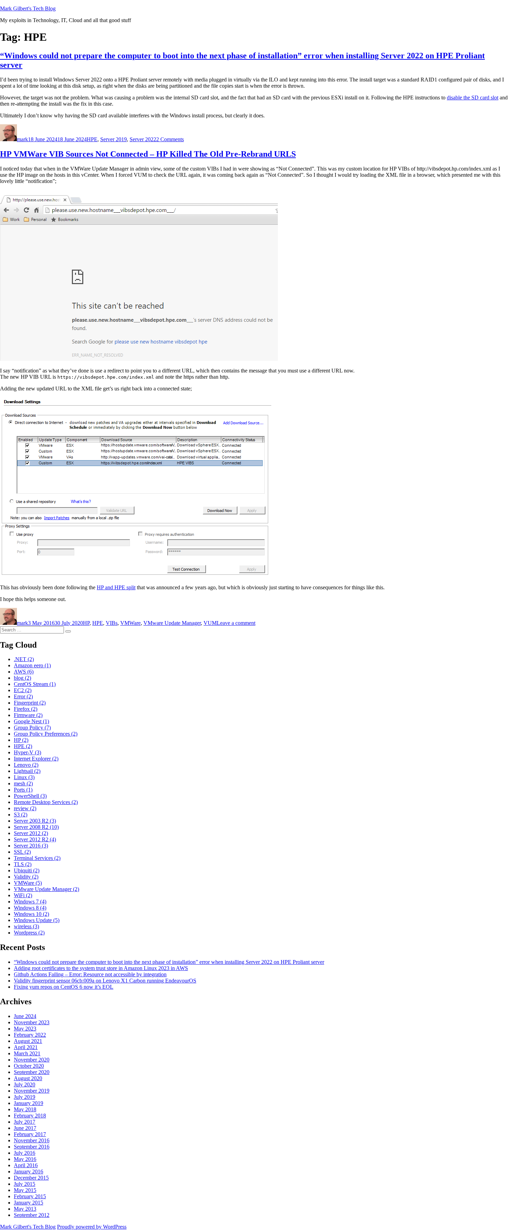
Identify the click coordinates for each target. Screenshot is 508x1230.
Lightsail (27, 771)
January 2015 (28, 1202)
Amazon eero (32, 665)
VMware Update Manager (172, 623)
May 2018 (25, 1109)
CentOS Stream (35, 684)
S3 (20, 814)
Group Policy (32, 727)
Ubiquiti (26, 870)
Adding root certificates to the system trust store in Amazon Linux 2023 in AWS (101, 968)
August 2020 (28, 1078)
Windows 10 (31, 914)
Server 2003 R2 (35, 821)
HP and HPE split (116, 587)
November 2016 (31, 1140)
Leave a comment (236, 623)
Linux (24, 777)
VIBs (111, 623)
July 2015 (24, 1184)
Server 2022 (143, 139)
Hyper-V (27, 752)
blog (22, 678)
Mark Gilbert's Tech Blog (28, 8)
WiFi (23, 895)
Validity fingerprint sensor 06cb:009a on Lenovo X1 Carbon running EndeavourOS (105, 981)
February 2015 (30, 1196)
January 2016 (28, 1171)
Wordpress (29, 933)
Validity (26, 877)
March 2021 (27, 1053)
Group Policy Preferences (45, 734)
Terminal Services (37, 858)
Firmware (28, 715)
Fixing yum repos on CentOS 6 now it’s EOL (63, 987)
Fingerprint (30, 703)
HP (86, 623)
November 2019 (31, 1091)
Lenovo (26, 765)
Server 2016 (31, 846)
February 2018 (30, 1115)
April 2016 (26, 1165)
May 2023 (25, 1029)
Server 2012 (31, 833)
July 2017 (24, 1122)
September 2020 (31, 1072)
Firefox (25, 709)
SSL (22, 852)
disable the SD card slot (472, 97)
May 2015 (25, 1190)
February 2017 (30, 1134)
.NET (24, 659)
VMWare (130, 623)
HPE (92, 139)
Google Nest (31, 721)
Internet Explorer (36, 759)
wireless (26, 926)
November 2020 (31, 1060)
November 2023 (31, 1022)
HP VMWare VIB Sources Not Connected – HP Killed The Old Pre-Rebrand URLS (148, 153)
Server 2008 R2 (36, 827)
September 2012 (31, 1215)
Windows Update (36, 920)
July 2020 (24, 1084)
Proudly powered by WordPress (91, 1227)
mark (22, 139)
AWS (24, 672)
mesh (23, 783)
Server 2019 (113, 139)
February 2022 (30, 1035)
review (25, 808)
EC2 (22, 690)
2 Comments (170, 139)
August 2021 (28, 1041)
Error (23, 696)
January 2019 (28, 1103)
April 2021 (26, 1047)
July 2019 (24, 1097)
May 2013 (25, 1209)
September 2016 (31, 1147)
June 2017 (25, 1128)
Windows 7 (30, 901)
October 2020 (29, 1066)
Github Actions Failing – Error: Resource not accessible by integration (90, 974)
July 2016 (24, 1153)
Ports (23, 790)
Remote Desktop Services (46, 802)
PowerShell (30, 796)
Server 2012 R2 (35, 839)
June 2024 (25, 1016)
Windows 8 (30, 908)
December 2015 (31, 1178)
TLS (22, 864)
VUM (210, 623)
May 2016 (25, 1159)
